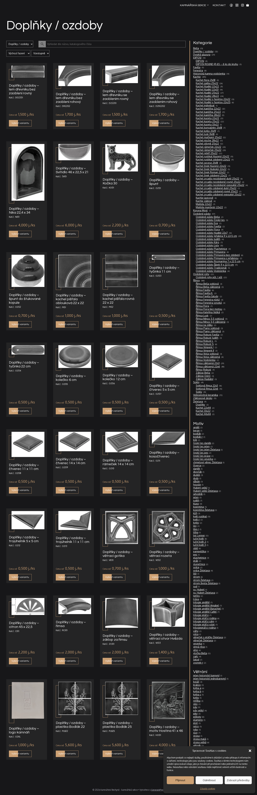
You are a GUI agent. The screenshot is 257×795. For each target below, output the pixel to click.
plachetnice (199, 557)
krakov (197, 684)
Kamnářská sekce (193, 5)
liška (195, 532)
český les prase (201, 455)
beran (196, 430)
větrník (197, 745)
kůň (195, 513)
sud (195, 586)
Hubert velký (200, 487)
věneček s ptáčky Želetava (208, 637)
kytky (196, 522)
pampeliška (199, 551)
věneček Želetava (203, 640)
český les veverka (203, 459)
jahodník (198, 494)
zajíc (195, 656)
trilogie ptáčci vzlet (204, 624)
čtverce (197, 465)
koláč (196, 681)
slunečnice (199, 564)
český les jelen (201, 446)
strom (196, 576)
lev (195, 525)
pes (195, 554)
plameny (198, 719)
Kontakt (219, 5)
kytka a (197, 688)
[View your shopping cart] (247, 5)
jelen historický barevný (206, 675)
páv (195, 707)
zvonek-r (198, 662)
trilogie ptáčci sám (203, 621)
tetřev (196, 595)
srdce (196, 567)
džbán (196, 481)
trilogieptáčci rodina (204, 627)
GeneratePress (158, 790)
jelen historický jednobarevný (209, 678)
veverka (197, 643)
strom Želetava (201, 580)
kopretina (198, 506)
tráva (196, 599)
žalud (196, 659)
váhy (195, 630)
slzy (195, 732)
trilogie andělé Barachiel (207, 608)
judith (196, 500)
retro (196, 726)
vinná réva (199, 646)
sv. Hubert (199, 589)
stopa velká (199, 742)
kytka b (197, 691)
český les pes (200, 452)
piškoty (197, 716)
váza (195, 634)
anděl (196, 427)
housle (197, 484)
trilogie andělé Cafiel (205, 611)
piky (195, 713)
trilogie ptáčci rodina (204, 618)
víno (195, 650)
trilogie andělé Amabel (206, 605)
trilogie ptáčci (201, 615)
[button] (250, 750)
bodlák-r (198, 436)
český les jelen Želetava (206, 449)
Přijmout (180, 780)
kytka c (197, 694)
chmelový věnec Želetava (207, 462)
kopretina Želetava (203, 509)
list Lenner (199, 535)
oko (195, 703)
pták (195, 560)
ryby (195, 729)
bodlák (197, 433)
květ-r (196, 519)
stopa (196, 735)
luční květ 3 (199, 544)
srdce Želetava (201, 570)
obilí (195, 548)
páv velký (198, 710)
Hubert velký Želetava (205, 490)
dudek (196, 474)
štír (195, 573)
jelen (196, 497)
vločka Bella (200, 653)
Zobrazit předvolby (238, 780)
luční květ (198, 538)
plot (195, 723)
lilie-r (196, 529)
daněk (196, 468)
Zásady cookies (207, 788)
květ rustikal (200, 516)
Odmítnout (209, 780)
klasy (196, 503)
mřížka (196, 700)
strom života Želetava (205, 583)
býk (195, 439)
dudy (196, 478)
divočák (197, 471)
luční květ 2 (199, 541)
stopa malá (199, 738)
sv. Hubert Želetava (204, 592)
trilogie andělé (201, 602)
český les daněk (202, 443)
